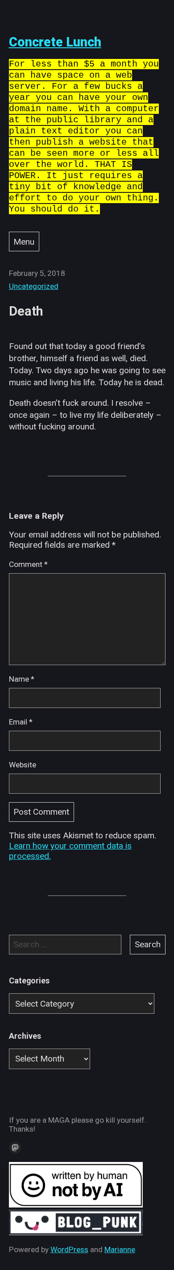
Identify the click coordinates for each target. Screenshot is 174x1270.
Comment (28, 564)
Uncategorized (33, 286)
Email (21, 721)
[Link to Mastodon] (15, 1147)
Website (22, 764)
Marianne (119, 1249)
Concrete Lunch (55, 42)
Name (21, 679)
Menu (23, 242)
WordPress (69, 1249)
